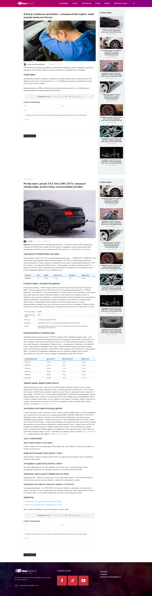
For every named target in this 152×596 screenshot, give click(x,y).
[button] (134, 3)
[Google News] (73, 96)
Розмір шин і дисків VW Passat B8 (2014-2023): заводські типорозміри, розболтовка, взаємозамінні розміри (111, 140)
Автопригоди (32, 9)
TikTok (62, 96)
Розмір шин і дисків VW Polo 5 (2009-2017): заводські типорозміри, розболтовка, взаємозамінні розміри (111, 119)
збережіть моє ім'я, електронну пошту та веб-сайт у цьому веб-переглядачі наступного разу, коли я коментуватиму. (56, 115)
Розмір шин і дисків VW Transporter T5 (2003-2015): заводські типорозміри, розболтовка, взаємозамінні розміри (111, 52)
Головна (26, 9)
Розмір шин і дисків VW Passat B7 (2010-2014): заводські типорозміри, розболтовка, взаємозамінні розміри (111, 161)
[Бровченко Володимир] (25, 64)
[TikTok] (59, 96)
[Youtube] (66, 96)
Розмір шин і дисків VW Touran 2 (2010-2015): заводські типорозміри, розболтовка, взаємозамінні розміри (111, 75)
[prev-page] (110, 169)
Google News (78, 96)
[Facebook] (51, 96)
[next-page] (112, 169)
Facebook (55, 96)
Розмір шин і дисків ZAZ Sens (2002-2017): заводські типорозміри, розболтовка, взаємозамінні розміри (111, 30)
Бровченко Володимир (36, 64)
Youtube (70, 96)
